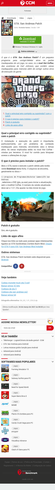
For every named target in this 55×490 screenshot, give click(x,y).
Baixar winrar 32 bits (10, 286)
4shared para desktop (12, 355)
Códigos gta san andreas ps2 (14, 292)
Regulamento (8, 466)
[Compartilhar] (15, 266)
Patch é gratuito (12, 122)
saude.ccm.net (27, 479)
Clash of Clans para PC (21, 450)
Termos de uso (17, 462)
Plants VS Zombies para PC (22, 414)
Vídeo (21, 18)
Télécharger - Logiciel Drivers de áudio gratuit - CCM (23, 340)
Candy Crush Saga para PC (22, 423)
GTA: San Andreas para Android (15, 344)
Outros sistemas (28, 51)
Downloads (11, 18)
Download (28, 40)
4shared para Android (12, 351)
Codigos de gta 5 (8, 289)
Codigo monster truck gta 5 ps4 (15, 283)
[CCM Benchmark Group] (27, 472)
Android (4, 260)
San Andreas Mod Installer (31, 246)
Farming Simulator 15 (20, 369)
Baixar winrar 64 (8, 295)
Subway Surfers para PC (21, 378)
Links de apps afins (14, 125)
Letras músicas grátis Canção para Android (20, 348)
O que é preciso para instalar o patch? (22, 119)
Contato (47, 462)
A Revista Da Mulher (23, 466)
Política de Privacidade (33, 462)
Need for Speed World (20, 387)
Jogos (29, 18)
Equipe (7, 462)
